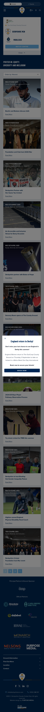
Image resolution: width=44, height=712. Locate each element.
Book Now (22, 371)
